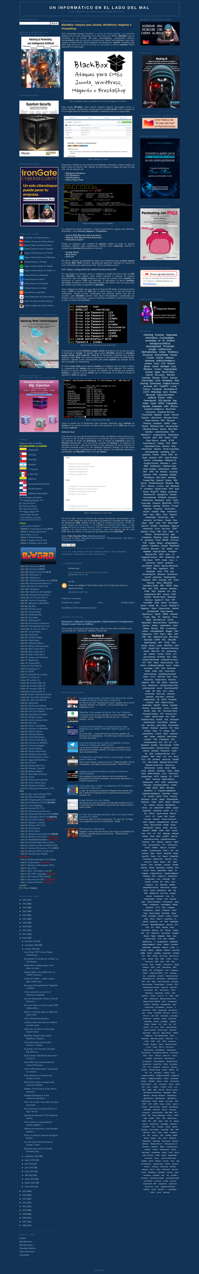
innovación (150, 412)
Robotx (169, 1115)
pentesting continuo (161, 785)
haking (149, 1013)
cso (150, 808)
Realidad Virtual (147, 720)
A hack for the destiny (37, 740)
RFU (175, 1112)
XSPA (163, 782)
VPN (166, 571)
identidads (161, 1172)
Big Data (32, 606)
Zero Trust (164, 893)
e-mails (146, 617)
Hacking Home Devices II (40, 583)
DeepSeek (150, 571)
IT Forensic (32, 469)
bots (165, 531)
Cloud (145, 491)
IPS (150, 970)
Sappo (162, 799)
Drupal (175, 794)
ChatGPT (164, 386)
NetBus (161, 1101)
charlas (159, 357)
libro (173, 452)
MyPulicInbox (146, 1101)
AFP (143, 956)
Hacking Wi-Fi (34, 663)
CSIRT (153, 1041)
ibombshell (165, 751)
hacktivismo (172, 574)
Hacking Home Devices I (39, 595)
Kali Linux (166, 529)
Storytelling (33, 617)
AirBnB (174, 904)
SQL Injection (164, 400)
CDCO (147, 816)
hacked (173, 494)
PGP (156, 634)
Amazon (156, 503)
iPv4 (171, 489)
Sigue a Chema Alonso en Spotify (38, 266)
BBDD (176, 842)
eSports (151, 950)
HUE (158, 967)
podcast (153, 457)
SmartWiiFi (145, 1127)
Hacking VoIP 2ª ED (36, 825)
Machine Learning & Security (40, 709)
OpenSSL (164, 728)
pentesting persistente (167, 674)
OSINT (31, 672)
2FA (172, 432)
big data (146, 406)
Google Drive (172, 876)
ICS (164, 756)
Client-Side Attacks (36, 737)
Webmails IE (147, 1141)
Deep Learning (152, 420)
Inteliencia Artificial (148, 1075)
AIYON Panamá (34, 489)
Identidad (164, 366)
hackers (171, 363)
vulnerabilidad (165, 904)
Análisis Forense (35, 731)
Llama (165, 537)
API (169, 580)
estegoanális (162, 1010)
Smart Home (170, 671)
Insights (166, 1073)
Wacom (146, 1138)
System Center (150, 939)
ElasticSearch (171, 1050)
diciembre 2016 (31, 941)
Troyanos (158, 509)
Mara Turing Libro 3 (36, 649)
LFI (175, 742)
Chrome (165, 506)
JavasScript (174, 1078)
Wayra (163, 491)
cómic (159, 571)
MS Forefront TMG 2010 (37, 877)
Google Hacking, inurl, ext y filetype (94, 800)
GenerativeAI (150, 400)
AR (175, 1024)
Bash (145, 845)
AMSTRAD (168, 646)
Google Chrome (151, 463)
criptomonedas (162, 432)
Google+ (145, 850)
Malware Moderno (35, 643)
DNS (170, 454)
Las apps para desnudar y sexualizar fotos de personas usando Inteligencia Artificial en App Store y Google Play (106, 699)
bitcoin (163, 429)
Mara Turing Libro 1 (36, 654)
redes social (149, 1186)
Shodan (163, 471)
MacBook (154, 728)
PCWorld (162, 497)
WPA (146, 893)
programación (159, 435)
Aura (165, 392)
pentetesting (148, 1181)
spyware (173, 722)
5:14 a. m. (100, 548)
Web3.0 (162, 862)
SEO (154, 580)
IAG (172, 850)
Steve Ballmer (154, 1129)
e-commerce (171, 628)
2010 (24, 1210)
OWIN (155, 1104)
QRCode (155, 930)
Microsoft (150, 395)
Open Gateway (167, 611)
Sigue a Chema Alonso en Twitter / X (39, 271)
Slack (169, 936)
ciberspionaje (149, 768)
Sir (171, 1121)
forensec (166, 1161)
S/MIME (154, 830)
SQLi (154, 591)
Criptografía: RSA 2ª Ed (38, 817)
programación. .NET (149, 1183)
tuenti (175, 625)
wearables (164, 1021)
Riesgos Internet (35, 717)
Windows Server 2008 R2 (151, 1001)
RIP (149, 1115)
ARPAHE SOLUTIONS (37, 494)
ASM (151, 754)
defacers (165, 947)
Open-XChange (154, 1107)
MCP (166, 922)
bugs (174, 423)
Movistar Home (171, 417)
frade (172, 1161)
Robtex (175, 930)
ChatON (146, 1044)
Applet (170, 870)
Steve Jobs (160, 694)
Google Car (162, 876)
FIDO (145, 1055)
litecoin (151, 868)
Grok (158, 879)
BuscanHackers (154, 845)
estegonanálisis (149, 899)
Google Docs (146, 1064)
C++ (176, 1038)
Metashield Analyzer (157, 924)
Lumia (170, 1087)
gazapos (175, 1164)
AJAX (165, 1024)
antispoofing (173, 782)
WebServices (147, 942)
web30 (166, 811)
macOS (148, 577)
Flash (151, 964)
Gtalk (146, 919)
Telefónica (173, 352)
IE (175, 919)
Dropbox (145, 756)
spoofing (172, 477)
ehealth (147, 711)
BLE (169, 657)
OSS (150, 1104)
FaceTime (172, 848)
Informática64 (153, 611)
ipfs (153, 1016)
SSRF (168, 830)
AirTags (155, 956)
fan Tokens (158, 520)
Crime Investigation (36, 746)
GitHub (151, 606)
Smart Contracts (167, 663)
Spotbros (144, 1129)
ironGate (170, 1172)
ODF (161, 557)
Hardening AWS (35, 615)
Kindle (166, 1081)
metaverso (172, 511)
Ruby (170, 634)
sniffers (145, 631)
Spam (153, 403)
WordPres (154, 1147)
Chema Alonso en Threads (35, 262)
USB (144, 637)
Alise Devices (173, 956)
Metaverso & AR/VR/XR (38, 603)
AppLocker (173, 1030)
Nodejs (175, 853)
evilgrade (159, 950)
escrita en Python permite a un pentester (115, 34)
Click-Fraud (173, 774)
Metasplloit (167, 1092)
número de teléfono (154, 902)
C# (176, 870)
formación (148, 355)
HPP (173, 879)
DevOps (154, 628)
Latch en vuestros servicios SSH (85, 527)
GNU (152, 756)
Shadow (146, 936)
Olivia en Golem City (39, 586)
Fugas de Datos (159, 551)
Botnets (148, 534)
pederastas (164, 1016)
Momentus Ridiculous (170, 648)
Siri (168, 591)
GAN (163, 668)
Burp (156, 959)
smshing (176, 953)
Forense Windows (34, 882)
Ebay (173, 961)
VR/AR (169, 586)
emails (157, 1155)
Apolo (144, 959)
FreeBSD (149, 1058)
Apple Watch (161, 870)
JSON (166, 882)
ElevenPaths (161, 355)
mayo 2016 (30, 1171)
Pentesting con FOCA (37, 802)
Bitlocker (173, 813)
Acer (156, 1027)
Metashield (146, 623)
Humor (173, 355)
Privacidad (168, 346)
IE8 (161, 882)
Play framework (147, 984)
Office (158, 514)
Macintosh (163, 885)
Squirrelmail (159, 993)
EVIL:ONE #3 (35, 666)
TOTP (157, 560)
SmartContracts (156, 483)
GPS (151, 471)
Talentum (173, 514)
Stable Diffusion (168, 779)
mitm (166, 406)
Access (146, 870)
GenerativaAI (147, 1061)
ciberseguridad (153, 346)
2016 (24, 938)
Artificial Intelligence (165, 360)
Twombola (173, 1132)
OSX (147, 927)
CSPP (143, 648)
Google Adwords (171, 1061)
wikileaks (173, 588)
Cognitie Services (171, 1044)
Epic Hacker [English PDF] (39, 794)
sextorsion (174, 734)
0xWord (22, 1238)
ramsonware (173, 1183)
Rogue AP (145, 830)
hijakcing (145, 1169)
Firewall (164, 546)
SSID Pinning (171, 1118)
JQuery (166, 1078)
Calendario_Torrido (150, 586)
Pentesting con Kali (38, 529)
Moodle (166, 825)
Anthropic (160, 842)
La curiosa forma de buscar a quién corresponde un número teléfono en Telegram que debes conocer (104, 744)
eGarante (167, 865)
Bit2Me (165, 540)
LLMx (155, 1084)
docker (146, 511)
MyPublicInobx (172, 978)
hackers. (147, 1166)
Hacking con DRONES (37, 743)
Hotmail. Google (154, 1070)
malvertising (160, 868)
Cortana (147, 848)
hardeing (155, 1166)
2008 (24, 1218)
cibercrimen (156, 417)
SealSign (173, 705)
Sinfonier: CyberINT (36, 768)
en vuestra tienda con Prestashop (87, 529)
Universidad (147, 380)
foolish (168, 654)
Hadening (165, 1067)
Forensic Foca (171, 714)
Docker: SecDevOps (37, 726)
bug (174, 400)
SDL (156, 990)
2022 (24, 915)
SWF (154, 1121)
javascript (172, 491)
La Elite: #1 (34, 677)
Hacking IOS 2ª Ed (36, 808)
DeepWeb (173, 700)
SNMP (161, 830)
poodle (165, 1181)
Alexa (159, 583)
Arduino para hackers (38, 532)
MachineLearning (172, 976)
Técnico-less (163, 517)
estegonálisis (172, 1155)
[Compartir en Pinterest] (74, 545)
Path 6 (145, 890)
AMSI (148, 956)
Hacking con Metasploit (38, 728)
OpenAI (159, 480)
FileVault (158, 1055)
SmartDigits (164, 1124)
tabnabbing (172, 1189)
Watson (153, 1138)
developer (159, 500)
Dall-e (162, 961)
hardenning (164, 1166)
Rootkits (154, 745)
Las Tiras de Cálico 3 (39, 597)
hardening (149, 360)
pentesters (157, 577)
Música (174, 406)
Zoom (151, 865)
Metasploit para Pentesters (93, 538)
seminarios (145, 842)
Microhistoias (161, 978)
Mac (155, 568)
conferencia (147, 500)
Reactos (168, 930)
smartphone (147, 537)
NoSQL (165, 828)
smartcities (161, 771)
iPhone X (146, 1016)
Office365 (172, 640)
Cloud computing (171, 449)
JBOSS (145, 922)
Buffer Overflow (154, 774)
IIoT (177, 1070)
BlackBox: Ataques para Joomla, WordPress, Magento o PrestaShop (96, 26)
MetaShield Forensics (151, 887)
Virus (144, 685)
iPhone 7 (175, 1013)
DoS (160, 742)
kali (167, 486)
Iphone (147, 366)
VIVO (159, 833)
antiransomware (150, 674)
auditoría (152, 397)
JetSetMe (151, 1081)
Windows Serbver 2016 (168, 998)
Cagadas (145, 873)
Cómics (146, 389)
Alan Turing (163, 956)
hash (166, 899)
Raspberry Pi (33, 669)
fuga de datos (171, 457)
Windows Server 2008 (168, 762)
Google (152, 349)
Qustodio (170, 984)
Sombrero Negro (35, 637)
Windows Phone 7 (157, 1144)
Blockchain (171, 409)
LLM (163, 363)
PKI (171, 728)
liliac (157, 1016)
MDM (145, 822)
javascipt (173, 899)
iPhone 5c (166, 1013)
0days (169, 771)
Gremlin (151, 796)
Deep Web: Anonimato (37, 774)
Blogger (169, 631)
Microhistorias (34, 828)
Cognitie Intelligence (171, 873)
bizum (159, 944)
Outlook (165, 705)
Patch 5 (164, 1109)
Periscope (172, 1109)
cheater (166, 944)
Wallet (167, 802)
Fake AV (161, 916)
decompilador (159, 1007)
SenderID (156, 759)
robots (171, 531)
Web (159, 1138)
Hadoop (164, 776)
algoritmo (149, 697)
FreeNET (158, 964)
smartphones (154, 904)
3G (159, 617)
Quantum (172, 497)
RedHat (159, 720)
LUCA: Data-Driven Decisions (36, 1018)
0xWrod (153, 1024)
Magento (122, 552)
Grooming (147, 819)
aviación (173, 893)
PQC (161, 671)
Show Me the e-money (37, 674)
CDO (172, 568)
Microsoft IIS (165, 887)
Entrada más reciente (71, 602)
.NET (145, 471)
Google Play (148, 480)
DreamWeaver (160, 1050)
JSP (176, 850)
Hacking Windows (35, 734)
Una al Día (31, 868)
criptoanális (145, 1152)
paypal (175, 808)
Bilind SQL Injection (157, 1038)
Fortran (174, 1055)
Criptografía (171, 403)
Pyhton (152, 890)
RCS (176, 984)
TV (160, 731)
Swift (173, 993)
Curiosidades (167, 337)
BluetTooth (169, 1038)
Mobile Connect (167, 702)
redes (169, 397)
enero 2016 (30, 1187)
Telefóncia (146, 1132)
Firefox (156, 454)
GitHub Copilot (158, 717)
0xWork (146, 1024)
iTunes (143, 1172)
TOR (145, 543)
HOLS (152, 919)
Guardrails (166, 879)
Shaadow (175, 933)
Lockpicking (151, 976)
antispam (174, 614)
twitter (146, 403)
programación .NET (153, 594)
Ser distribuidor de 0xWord (30, 497)
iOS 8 (158, 1169)
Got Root (32, 763)
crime (168, 896)
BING (174, 443)
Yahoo (153, 608)
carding (152, 805)
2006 (24, 1225)
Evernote (145, 964)
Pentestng (174, 981)
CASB (147, 1041)
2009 (24, 1214)
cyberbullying (147, 734)
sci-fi (175, 654)
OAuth (154, 671)
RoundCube (149, 990)
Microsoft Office (160, 623)
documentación (148, 574)
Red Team (32, 723)
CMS (155, 739)
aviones (149, 896)
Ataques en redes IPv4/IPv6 (40, 845)
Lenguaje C (149, 885)
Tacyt (165, 514)
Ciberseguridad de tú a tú (39, 626)
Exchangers (174, 1053)
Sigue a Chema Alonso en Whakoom (39, 257)
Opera (171, 691)
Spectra (173, 377)
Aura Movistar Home (161, 1035)
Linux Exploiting (35, 805)
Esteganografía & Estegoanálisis (42, 800)
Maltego (172, 885)
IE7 (170, 742)
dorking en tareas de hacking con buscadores (91, 45)
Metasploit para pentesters (43, 834)
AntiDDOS (161, 737)
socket (154, 1189)
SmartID (175, 759)
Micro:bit (170, 924)
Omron (168, 1104)
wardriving (157, 811)
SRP (163, 1118)
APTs (177, 868)
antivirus (146, 625)
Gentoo (175, 916)
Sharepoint (174, 720)
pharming (156, 1018)
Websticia (171, 694)
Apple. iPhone (166, 1033)
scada (159, 645)
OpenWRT (147, 1109)
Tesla (143, 833)
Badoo (172, 1035)
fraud (143, 1013)
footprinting (170, 557)
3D (158, 700)
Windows (147, 369)
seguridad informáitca (168, 839)
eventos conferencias (168, 1158)
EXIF (167, 961)
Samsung (156, 779)
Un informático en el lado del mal (100, 7)
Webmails (172, 597)
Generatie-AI (167, 964)
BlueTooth (166, 503)
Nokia (154, 981)
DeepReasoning (150, 742)
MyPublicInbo (171, 1095)
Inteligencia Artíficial (162, 1075)
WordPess (145, 1147)
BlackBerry (148, 791)
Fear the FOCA (29, 503)
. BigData (173, 1021)
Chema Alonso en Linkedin (35, 288)
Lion (170, 756)
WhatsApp (156, 392)
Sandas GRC (158, 859)
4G (146, 754)
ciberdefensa (170, 805)
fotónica (159, 899)
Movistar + (165, 463)
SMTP (148, 779)
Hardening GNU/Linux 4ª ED (40, 814)
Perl (159, 856)
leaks (154, 711)
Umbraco (155, 1135)
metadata (163, 474)
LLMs (157, 380)
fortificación (155, 466)
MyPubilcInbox (148, 828)
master (174, 751)
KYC (166, 973)
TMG (172, 1129)
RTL (161, 930)
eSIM (154, 1010)
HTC (149, 1067)
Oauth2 (146, 651)
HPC (144, 1067)
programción (163, 1183)
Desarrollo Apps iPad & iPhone (41, 842)
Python (89, 554)
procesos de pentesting (93, 40)
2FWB (148, 788)
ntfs (167, 1175)
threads (156, 1021)
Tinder (153, 802)
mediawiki (156, 1175)
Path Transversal (163, 981)
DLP (173, 754)
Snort (153, 1127)
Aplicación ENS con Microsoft (40, 851)
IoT (176, 454)
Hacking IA (34, 569)
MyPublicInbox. (160, 1098)
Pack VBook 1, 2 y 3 (29, 535)
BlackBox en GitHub (101, 159)
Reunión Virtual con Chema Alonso (39, 241)
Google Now (157, 1064)
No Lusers (160, 375)
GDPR (157, 640)
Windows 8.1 (153, 685)
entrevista (170, 697)
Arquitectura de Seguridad (40, 592)
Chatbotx (154, 1044)
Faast (175, 500)
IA (163, 340)
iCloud (152, 836)
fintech (151, 1161)
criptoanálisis (165, 625)
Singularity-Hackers (27, 1248)
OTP (144, 663)
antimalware (163, 469)
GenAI (155, 366)
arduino (155, 625)
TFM (159, 939)
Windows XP (149, 494)
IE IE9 (171, 440)
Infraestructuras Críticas (38, 757)
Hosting (155, 882)
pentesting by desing (151, 839)
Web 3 (165, 1138)
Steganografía (172, 799)
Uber (165, 939)
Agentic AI (159, 600)
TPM (177, 1129)
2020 (24, 923)
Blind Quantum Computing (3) (91, 829)
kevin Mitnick (162, 722)
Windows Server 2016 (38, 543)
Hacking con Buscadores (38, 865)
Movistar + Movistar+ (158, 1095)
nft (173, 554)
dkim (174, 642)
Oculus (162, 1104)
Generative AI (149, 443)
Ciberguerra (34, 589)
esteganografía (171, 543)
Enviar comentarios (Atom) (85, 608)
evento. (156, 1158)
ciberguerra (162, 494)
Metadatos (167, 380)
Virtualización (147, 782)
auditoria (147, 1004)
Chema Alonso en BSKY (34, 279)
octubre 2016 (30, 949)
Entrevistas (155, 383)
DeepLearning (169, 577)
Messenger (171, 668)
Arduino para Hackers (37, 706)
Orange (174, 887)
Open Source (152, 440)
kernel (168, 665)
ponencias (157, 1181)
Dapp (145, 913)
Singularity (161, 936)
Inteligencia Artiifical (156, 973)
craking (173, 1149)
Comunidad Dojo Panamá (38, 484)
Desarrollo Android (36, 820)
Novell (158, 796)
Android (149, 372)
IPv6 (168, 443)
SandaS (174, 830)
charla (164, 560)
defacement (159, 808)
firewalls (175, 865)
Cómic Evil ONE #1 (36, 711)
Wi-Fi (157, 782)
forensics (149, 600)
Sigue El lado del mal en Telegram (38, 249)
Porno (165, 796)
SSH (176, 634)
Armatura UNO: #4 (37, 683)
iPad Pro (175, 1169)
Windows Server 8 (171, 1144)
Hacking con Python (36, 785)
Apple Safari (161, 725)
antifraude (175, 833)
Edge (148, 691)
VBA (161, 1135)
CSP (158, 1041)
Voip (172, 571)
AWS (146, 737)
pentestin (174, 836)
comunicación (159, 896)
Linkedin (147, 597)
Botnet (157, 566)
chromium (174, 944)
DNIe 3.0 (163, 848)
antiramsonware (172, 1147)
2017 (24, 934)
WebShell (173, 1138)
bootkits (145, 836)
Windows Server (150, 429)
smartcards (167, 953)
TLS (144, 762)
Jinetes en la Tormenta (38, 657)
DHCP (174, 910)
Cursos (150, 357)
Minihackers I (35, 578)
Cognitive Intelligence (154, 409)
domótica (155, 751)
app (145, 654)
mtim (162, 1175)
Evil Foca (174, 540)
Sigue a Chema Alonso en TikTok (38, 253)
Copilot (159, 816)
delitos (168, 808)
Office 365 (155, 651)
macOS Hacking (35, 748)
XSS (160, 437)
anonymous (169, 765)
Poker (172, 927)
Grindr (166, 1064)
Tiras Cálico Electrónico (40, 697)
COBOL (169, 959)
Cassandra (172, 1041)
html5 (165, 734)
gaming (156, 506)
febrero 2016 (30, 1183)
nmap (143, 771)
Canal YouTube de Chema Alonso (38, 301)
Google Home (160, 680)
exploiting (77, 552)
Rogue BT (173, 987)
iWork (158, 836)
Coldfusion (146, 876)
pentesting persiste (172, 1178)
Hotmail (175, 608)
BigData (158, 415)
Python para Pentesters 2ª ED (41, 788)
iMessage (147, 785)
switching (170, 868)
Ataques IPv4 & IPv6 (38, 540)
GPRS (174, 469)
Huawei (164, 1070)
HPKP (153, 967)
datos (168, 554)
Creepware (166, 910)
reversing (162, 580)
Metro (174, 1092)
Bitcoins (165, 446)
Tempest (145, 708)
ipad (154, 437)
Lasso (173, 882)
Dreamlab (31, 459)
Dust (150, 588)
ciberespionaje (151, 452)
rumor (157, 1186)
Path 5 (162, 634)
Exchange (152, 916)
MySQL (173, 474)
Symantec (145, 996)
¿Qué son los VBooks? (30, 526)
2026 (24, 900)
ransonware (172, 1018)
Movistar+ (155, 549)
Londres (163, 1087)
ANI (170, 1024)
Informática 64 (159, 620)
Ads (143, 725)
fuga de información (170, 566)
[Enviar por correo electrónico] (62, 545)
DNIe (175, 657)
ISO (146, 1073)
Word (164, 1001)
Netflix (147, 671)
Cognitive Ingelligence (167, 791)
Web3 (161, 403)
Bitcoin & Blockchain (37, 751)
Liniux (149, 1087)
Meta (159, 691)
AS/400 (146, 1027)
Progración (146, 1112)
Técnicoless (169, 509)
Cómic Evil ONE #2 (38, 700)
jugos (176, 1172)
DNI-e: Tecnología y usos (38, 871)
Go (145, 796)
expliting (144, 1161)
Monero (159, 853)
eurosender (148, 1158)
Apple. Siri (156, 1033)
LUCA (146, 392)
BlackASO (149, 907)
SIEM (145, 1118)
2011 (24, 1206)
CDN (163, 907)
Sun (163, 651)
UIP (144, 1135)
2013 (24, 1199)
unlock (152, 1192)
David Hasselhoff (171, 688)
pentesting (67, 554)
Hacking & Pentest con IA (40, 580)
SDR (169, 890)
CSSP (164, 1041)
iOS (155, 386)
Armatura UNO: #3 (37, 686)
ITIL (150, 1073)
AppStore (168, 842)
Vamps (155, 862)
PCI (152, 927)
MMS (155, 1090)
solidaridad (148, 1021)
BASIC (155, 788)
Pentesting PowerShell (37, 780)
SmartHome (164, 526)
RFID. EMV (168, 1112)
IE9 (153, 691)
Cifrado (145, 426)
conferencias (164, 349)
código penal (149, 1007)
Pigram (165, 856)
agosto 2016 (30, 1160)
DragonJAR (32, 450)
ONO (176, 1101)
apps (173, 534)
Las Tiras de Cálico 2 (39, 629)
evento (159, 688)
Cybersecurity (164, 608)
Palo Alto (165, 927)
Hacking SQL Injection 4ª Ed (40, 848)
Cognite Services (156, 873)
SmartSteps (149, 993)
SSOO (173, 990)
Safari (155, 731)
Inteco (173, 1073)
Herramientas (172, 426)
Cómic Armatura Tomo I (38, 720)
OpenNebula (173, 1107)
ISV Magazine (158, 970)
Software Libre (169, 466)
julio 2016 (29, 1164)
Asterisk (150, 959)
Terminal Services (161, 534)
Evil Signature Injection (160, 1053)
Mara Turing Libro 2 (36, 652)
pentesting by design (157, 1178)
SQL (174, 890)
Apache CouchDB (149, 1030)
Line (143, 976)
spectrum (161, 1189)
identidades (152, 1172)
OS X (165, 691)
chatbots (152, 654)
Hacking (98, 552)
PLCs (143, 759)
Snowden (160, 1127)
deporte (146, 751)
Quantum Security (37, 572)
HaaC (158, 756)
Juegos (160, 443)
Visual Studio (156, 708)
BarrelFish (145, 1038)
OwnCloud (156, 1109)
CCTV (157, 907)
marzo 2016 (30, 1179)
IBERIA (171, 1070)
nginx (143, 902)
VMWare (172, 939)
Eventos (159, 335)
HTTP (176, 503)
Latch (113, 552)
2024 (24, 907)
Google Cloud (153, 648)
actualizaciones (162, 942)
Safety (160, 1121)
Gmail (163, 454)
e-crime (160, 486)
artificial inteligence (148, 944)
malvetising (147, 1175)
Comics (158, 369)
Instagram (172, 551)
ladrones (144, 868)
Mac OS (161, 1090)
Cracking (173, 471)
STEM (144, 1121)
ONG (153, 682)
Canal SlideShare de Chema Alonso (39, 297)
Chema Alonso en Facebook (36, 284)
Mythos (158, 828)
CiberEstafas (33, 640)
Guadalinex (173, 1064)
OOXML (153, 526)
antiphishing (171, 651)
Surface (167, 993)
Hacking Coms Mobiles (38, 854)
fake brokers (173, 1010)
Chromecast (149, 961)
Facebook (157, 389)
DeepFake (166, 794)
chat (174, 591)
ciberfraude (146, 947)
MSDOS (145, 728)
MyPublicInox (172, 1098)
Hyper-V (159, 919)
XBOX (165, 614)
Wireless (169, 483)
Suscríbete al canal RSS (34, 292)
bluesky (155, 1149)
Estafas (173, 392)
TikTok (167, 642)
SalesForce (155, 933)
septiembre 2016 (32, 1156)
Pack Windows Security (31, 517)
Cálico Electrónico (30, 509)
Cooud (148, 1047)
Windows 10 (170, 460)
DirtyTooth (148, 640)
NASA (155, 1101)
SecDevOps (149, 694)
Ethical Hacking (35, 537)
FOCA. (151, 1055)
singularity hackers (149, 557)
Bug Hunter (34, 566)
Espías (144, 916)
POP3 (158, 927)
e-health (174, 708)
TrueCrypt (147, 862)
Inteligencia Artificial (160, 343)
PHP (155, 474)
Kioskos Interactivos (169, 819)
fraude (167, 415)
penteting (157, 953)
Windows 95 (154, 893)
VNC (176, 996)
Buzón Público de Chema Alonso (38, 245)
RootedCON (161, 890)
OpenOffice (173, 623)
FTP (161, 714)
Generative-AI (170, 389)
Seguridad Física (152, 446)
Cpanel (157, 910)
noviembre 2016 (32, 945)
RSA (162, 628)
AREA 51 (31, 479)
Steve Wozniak (165, 745)
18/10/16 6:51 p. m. (78, 575)
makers (160, 563)
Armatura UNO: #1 (37, 692)
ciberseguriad (164, 1149)
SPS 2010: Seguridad (36, 874)
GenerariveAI (158, 1058)
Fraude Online (33, 862)
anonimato (149, 540)
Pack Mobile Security (30, 515)
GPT (161, 457)
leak (177, 489)
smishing (146, 1189)
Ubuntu (151, 486)
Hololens (144, 1070)
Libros (162, 352)
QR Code (173, 828)
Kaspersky (154, 922)
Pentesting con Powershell (73, 540)
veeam (159, 1192)
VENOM (168, 1135)
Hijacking (157, 537)
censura (160, 805)
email (167, 768)
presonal (173, 1181)
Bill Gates (170, 788)
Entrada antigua (127, 602)
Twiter (160, 1132)
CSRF (156, 668)
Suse (174, 936)
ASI (152, 1027)
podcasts (146, 454)
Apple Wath (146, 1033)
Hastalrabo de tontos (169, 660)
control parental (148, 688)
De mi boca (170, 1047)
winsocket (166, 1192)
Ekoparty (31, 464)
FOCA (165, 377)
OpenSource (147, 614)
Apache (157, 449)
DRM (156, 961)
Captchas (166, 617)
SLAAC (154, 799)
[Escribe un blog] (65, 545)
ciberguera (156, 947)
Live (156, 885)
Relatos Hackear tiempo (38, 646)
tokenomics (146, 449)
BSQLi (145, 677)
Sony (175, 859)
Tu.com (164, 606)
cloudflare (148, 489)
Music (176, 756)
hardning (173, 1166)
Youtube (146, 437)
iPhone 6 (167, 950)
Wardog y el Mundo (36, 822)
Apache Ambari (171, 1027)
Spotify (158, 614)
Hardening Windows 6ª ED (38, 859)
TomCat (152, 996)
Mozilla (173, 825)
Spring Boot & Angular (37, 714)
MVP (157, 702)
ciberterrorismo (149, 722)
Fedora (168, 916)
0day (154, 617)
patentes (151, 771)
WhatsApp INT (34, 620)
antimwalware (172, 1001)
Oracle (168, 480)
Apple (157, 372)
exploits (88, 552)
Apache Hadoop (162, 813)
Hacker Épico (34, 831)
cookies (160, 768)
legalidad (147, 551)
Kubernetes (33, 635)
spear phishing (149, 657)
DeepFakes (173, 435)
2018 (24, 930)
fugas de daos (158, 1164)
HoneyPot (156, 819)
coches (166, 708)
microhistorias (149, 497)
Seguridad (173, 682)
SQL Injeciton (164, 990)
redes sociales (149, 469)
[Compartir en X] (68, 545)
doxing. (164, 1152)
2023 (24, 911)
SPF (160, 642)
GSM (173, 594)
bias (149, 637)
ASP (145, 813)
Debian (146, 628)
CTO (164, 845)
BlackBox (89, 34)
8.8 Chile (31, 455)
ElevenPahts (173, 725)
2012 (24, 1203)
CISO (176, 646)
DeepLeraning (148, 1050)
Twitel (156, 603)
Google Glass (150, 879)
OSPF (144, 1104)
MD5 (144, 1090)
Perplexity (146, 580)
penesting (144, 1178)
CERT (162, 959)
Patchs (153, 856)
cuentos (160, 654)
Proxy (152, 531)
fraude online (161, 489)
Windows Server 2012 (37, 837)
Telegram (146, 506)
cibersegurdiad (166, 1004)
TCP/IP (176, 745)
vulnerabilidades (157, 631)
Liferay (171, 1084)
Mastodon (145, 745)
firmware (158, 1161)
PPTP (176, 776)
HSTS (156, 776)
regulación (147, 811)
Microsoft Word (156, 825)
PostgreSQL (174, 856)
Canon (176, 959)
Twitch (171, 996)
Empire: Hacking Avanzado (39, 694)
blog (173, 446)
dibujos (160, 543)
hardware (157, 423)
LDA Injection (174, 1081)
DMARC (155, 848)
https (163, 511)
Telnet (154, 1132)
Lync (175, 1087)
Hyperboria (168, 919)
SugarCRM (164, 1129)
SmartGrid (173, 1124)
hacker (164, 603)
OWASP (156, 705)
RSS (156, 588)
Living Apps (157, 460)
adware (169, 549)
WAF (173, 731)
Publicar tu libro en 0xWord (30, 443)
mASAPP (166, 836)
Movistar (171, 420)
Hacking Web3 (34, 612)
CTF (153, 816)
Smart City (166, 759)
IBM (162, 586)
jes (69, 581)
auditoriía (147, 1149)
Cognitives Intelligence (151, 794)
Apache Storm (162, 1030)
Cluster (31, 777)
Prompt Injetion (159, 984)
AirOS (162, 1027)
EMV (154, 876)
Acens (153, 870)
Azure (157, 540)
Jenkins (143, 1081)
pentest (148, 363)
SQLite (164, 682)
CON (175, 437)
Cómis (155, 1047)
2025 (24, 904)
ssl (177, 531)
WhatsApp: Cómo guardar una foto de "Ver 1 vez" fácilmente (105, 712)
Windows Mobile (148, 748)
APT (164, 523)
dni (173, 896)
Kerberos (145, 853)
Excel (157, 529)
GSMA (147, 717)
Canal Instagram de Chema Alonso (39, 305)
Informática (158, 1073)
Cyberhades (24, 1255)
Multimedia (147, 705)
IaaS (167, 970)
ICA (170, 776)
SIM (158, 682)
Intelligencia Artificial (155, 1078)
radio (145, 514)
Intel (167, 717)
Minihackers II (35, 575)
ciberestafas (150, 517)
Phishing (147, 423)
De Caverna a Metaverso (38, 623)
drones (152, 645)
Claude (168, 520)
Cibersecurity (172, 845)
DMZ (173, 739)
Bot (159, 711)
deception (158, 865)
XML (169, 862)
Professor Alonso (30, 506)
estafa (164, 1155)
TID (162, 549)
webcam (163, 588)
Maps (153, 853)
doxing (144, 645)
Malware (169, 357)
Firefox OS (166, 1055)
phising (164, 1018)
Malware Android (35, 771)
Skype (156, 663)
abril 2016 (29, 1175)
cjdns (174, 1004)
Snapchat (168, 859)
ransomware (147, 566)
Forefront (149, 702)
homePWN (157, 1013)
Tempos (156, 377)
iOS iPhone (166, 1169)
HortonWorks (166, 967)
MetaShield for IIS (149, 978)
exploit (163, 440)
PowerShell (147, 415)
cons (174, 463)
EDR (166, 816)
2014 (24, 1195)
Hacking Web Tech (36, 766)
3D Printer (161, 657)
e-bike (172, 947)
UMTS (160, 802)
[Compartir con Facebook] (71, 545)
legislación (163, 568)
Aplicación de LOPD (35, 879)
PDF (159, 531)
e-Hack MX (32, 474)
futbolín (167, 1164)
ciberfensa (155, 1004)
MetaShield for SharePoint (152, 1092)
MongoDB (167, 853)
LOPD (148, 568)
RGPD (144, 1115)
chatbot (152, 543)
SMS (146, 466)
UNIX (149, 833)
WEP (146, 998)
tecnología (148, 668)
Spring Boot (33, 703)
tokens (167, 437)
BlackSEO (167, 583)
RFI (149, 759)
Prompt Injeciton (157, 1112)
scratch (174, 785)
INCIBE (144, 970)
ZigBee (162, 1147)
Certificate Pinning (162, 754)
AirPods (152, 813)
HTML (146, 591)
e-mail (173, 386)
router (177, 902)
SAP (142, 933)
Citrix (168, 500)
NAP (143, 981)
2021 (24, 919)
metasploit (157, 406)
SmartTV (154, 491)
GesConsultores (159, 1061)
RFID (173, 717)
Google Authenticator (150, 660)
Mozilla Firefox (159, 597)
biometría (148, 520)
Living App (146, 503)
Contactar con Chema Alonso (36, 238)
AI (159, 340)
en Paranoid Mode (113, 525)
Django (173, 913)
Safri (166, 1121)
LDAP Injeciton (146, 1084)
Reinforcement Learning (151, 987)
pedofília (174, 1175)
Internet (149, 375)
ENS (176, 631)
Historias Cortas (35, 609)
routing (145, 904)
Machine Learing (171, 1090)
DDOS (164, 700)
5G (176, 811)
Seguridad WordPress (37, 760)
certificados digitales (156, 665)
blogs (144, 457)
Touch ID (160, 996)
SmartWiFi (147, 603)
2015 (24, 1191)
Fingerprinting (170, 369)
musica (149, 953)
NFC (164, 640)
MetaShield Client (163, 822)
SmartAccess (154, 1124)
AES (153, 842)
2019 (24, 926)
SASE (176, 1115)
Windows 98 (166, 1141)
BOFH (162, 788)
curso (171, 560)
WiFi (163, 420)
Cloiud (161, 1044)
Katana (159, 1081)
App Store (151, 725)
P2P (173, 600)
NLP (148, 981)
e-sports (158, 734)
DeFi (169, 677)
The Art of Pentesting (37, 600)
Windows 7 (146, 435)
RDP (150, 663)
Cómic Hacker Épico (37, 783)
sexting (176, 665)
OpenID (164, 1107)
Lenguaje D (163, 1084)
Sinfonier (161, 591)
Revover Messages (159, 1115)
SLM (166, 720)
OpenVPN (145, 856)
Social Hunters (34, 632)
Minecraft (146, 1095)
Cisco (164, 774)
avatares (175, 748)
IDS (165, 742)
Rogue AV (164, 987)
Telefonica (145, 802)
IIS (157, 471)
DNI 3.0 (161, 1047)
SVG (149, 1121)
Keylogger (173, 973)
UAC (173, 517)
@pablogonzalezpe (96, 536)
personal (148, 386)
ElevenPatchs (146, 1053)
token (158, 523)
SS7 (147, 933)
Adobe (152, 737)
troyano (166, 594)
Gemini (147, 460)
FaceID (172, 816)
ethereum (161, 574)
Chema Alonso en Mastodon (36, 275)
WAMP (175, 1135)
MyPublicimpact (26, 1245)
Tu (166, 996)
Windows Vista (157, 426)
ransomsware (167, 902)
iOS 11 (152, 1169)
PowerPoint (146, 930)
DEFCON (161, 677)
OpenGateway (150, 642)
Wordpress (99, 554)
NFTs (161, 554)
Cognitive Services (166, 412)
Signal (153, 936)
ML (157, 606)
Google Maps (146, 776)
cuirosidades (155, 1152)
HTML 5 (166, 850)
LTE (161, 922)
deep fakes (159, 697)
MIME (149, 1090)
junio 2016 (29, 1168)
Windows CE (154, 998)
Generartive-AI (169, 1058)
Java (151, 514)
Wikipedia (166, 833)
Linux (173, 366)
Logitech (156, 1087)
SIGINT (151, 1118)
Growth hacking (155, 850)
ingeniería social (160, 637)
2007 (24, 1222)
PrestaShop (79, 554)
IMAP (174, 967)
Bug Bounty (33, 660)
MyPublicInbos (148, 1098)
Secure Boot (165, 933)
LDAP (151, 523)
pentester (169, 563)
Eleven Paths (168, 372)
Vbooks (166, 731)
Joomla (106, 552)
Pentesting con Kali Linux (39, 811)
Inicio (100, 602)
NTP (176, 924)
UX (154, 833)
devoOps (170, 1007)
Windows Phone (163, 748)
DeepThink (165, 913)
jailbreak (147, 474)
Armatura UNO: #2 (37, 689)
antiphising (173, 942)
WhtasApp (156, 1141)
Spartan (175, 1127)
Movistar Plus (151, 554)
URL (148, 1135)
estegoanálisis (149, 700)
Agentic (145, 546)
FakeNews (154, 546)
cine (176, 549)
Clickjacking (164, 739)
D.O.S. (153, 677)
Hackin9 (148, 882)
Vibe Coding (153, 762)
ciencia (144, 808)
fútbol (173, 768)
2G (172, 811)
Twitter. (166, 1132)
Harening (174, 1067)
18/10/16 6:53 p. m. (78, 592)
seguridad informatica (168, 1186)
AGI (160, 1024)
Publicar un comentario (71, 598)
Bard (167, 600)
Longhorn (160, 976)
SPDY (158, 1118)
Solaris (168, 1127)
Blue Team (173, 637)
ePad (170, 1152)
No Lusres (169, 1101)
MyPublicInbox (25, 1242)
